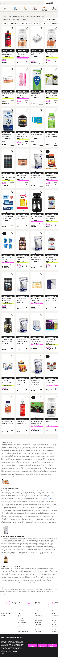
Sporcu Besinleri (27, 16)
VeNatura (29, 591)
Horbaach (27, 593)
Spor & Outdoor (7, 16)
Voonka (48, 593)
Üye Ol (19, 613)
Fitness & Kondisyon (17, 16)
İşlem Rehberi (21, 620)
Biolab (38, 591)
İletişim (2, 617)
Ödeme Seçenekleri (22, 617)
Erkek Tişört (37, 629)
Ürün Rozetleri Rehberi (23, 629)
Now (20, 591)
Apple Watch (38, 624)
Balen (45, 589)
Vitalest (51, 591)
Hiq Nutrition (42, 591)
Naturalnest (33, 591)
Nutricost (55, 589)
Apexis (23, 593)
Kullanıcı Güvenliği (22, 622)
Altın (36, 613)
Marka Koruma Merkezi (6, 613)
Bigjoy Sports (53, 593)
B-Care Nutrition (29, 589)
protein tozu (48, 498)
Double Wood (45, 23)
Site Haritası (20, 626)
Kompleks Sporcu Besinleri (38, 16)
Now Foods (24, 591)
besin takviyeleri (5, 476)
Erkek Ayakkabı (38, 628)
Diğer (4, 23)
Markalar (3, 615)
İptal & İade (20, 619)
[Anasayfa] (2, 16)
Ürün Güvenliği (21, 624)
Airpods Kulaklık (38, 620)
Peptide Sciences (14, 23)
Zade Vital (41, 589)
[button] (21, 48)
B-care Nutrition (49, 589)
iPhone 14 (37, 617)
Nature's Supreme (10, 593)
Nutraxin (36, 23)
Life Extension (3, 593)
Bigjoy (1, 591)
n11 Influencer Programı (23, 631)
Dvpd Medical (6, 591)
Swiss (34, 589)
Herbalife (17, 591)
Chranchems (12, 591)
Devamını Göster (3, 594)
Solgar (37, 589)
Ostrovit (47, 591)
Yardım (19, 615)
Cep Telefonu (38, 631)
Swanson (38, 593)
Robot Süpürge (38, 615)
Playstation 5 (38, 622)
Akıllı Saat (37, 619)
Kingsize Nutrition (25, 23)
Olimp (15, 593)
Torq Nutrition (43, 593)
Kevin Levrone (33, 593)
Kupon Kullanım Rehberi (23, 628)
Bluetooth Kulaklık (39, 626)
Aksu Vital (19, 593)
